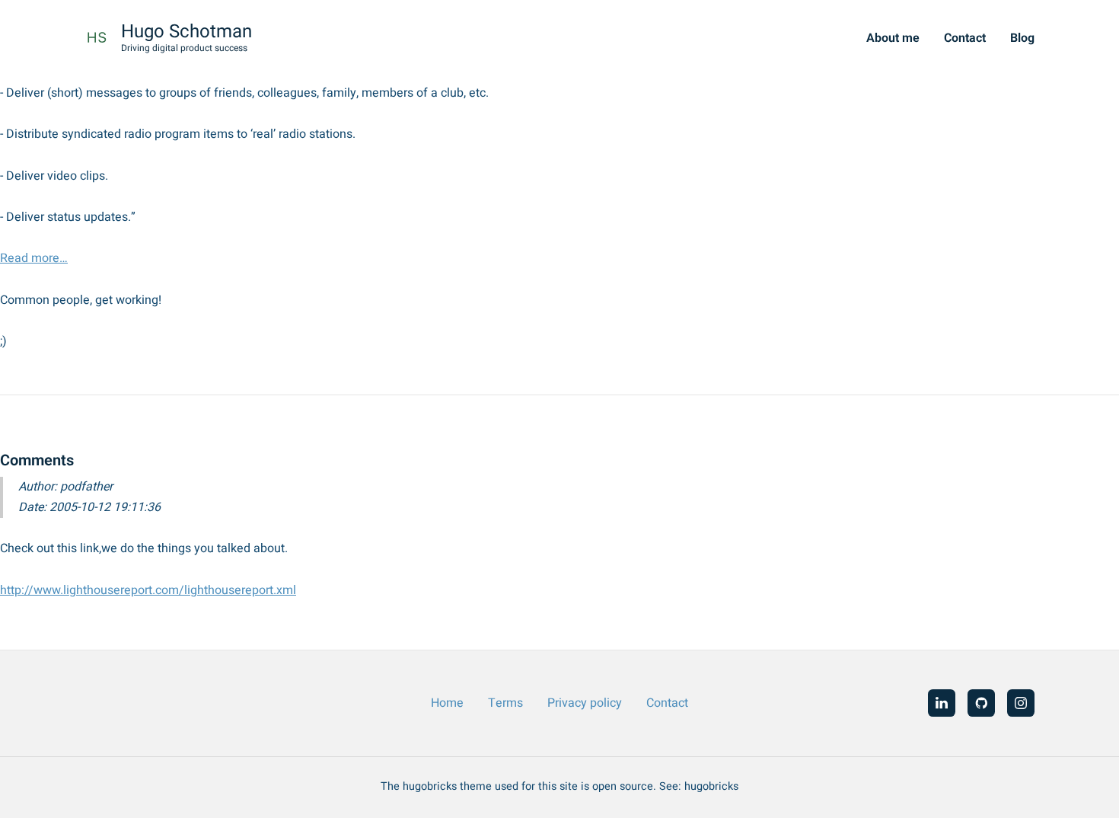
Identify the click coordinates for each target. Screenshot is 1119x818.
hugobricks (711, 786)
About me (893, 38)
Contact (965, 38)
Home (447, 703)
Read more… (34, 258)
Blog (1022, 38)
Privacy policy (584, 703)
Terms (505, 703)
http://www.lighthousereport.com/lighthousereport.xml (148, 590)
